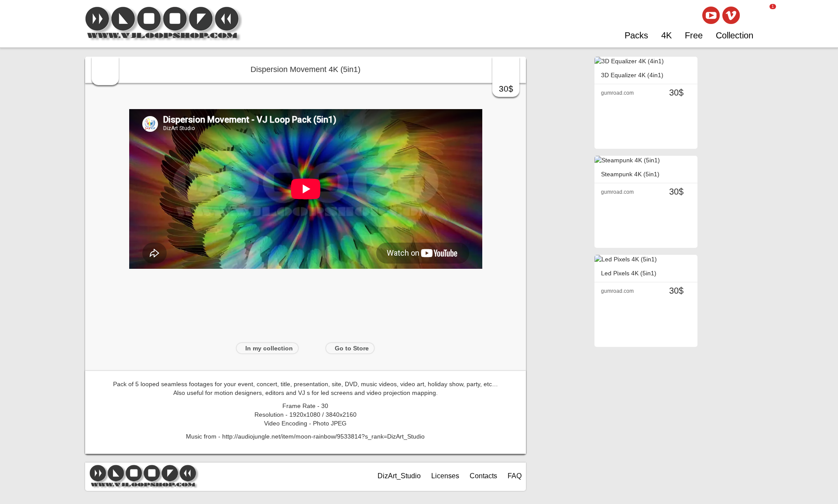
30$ (506, 88)
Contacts (483, 476)
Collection (734, 35)
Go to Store (352, 348)
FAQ (515, 476)
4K (666, 35)
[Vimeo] (731, 15)
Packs (636, 35)
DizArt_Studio (399, 476)
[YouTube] (711, 15)
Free (694, 35)
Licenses (445, 476)
